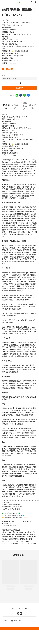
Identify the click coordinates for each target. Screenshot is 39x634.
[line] (17, 95)
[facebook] (20, 95)
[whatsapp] (24, 95)
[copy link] (28, 95)
